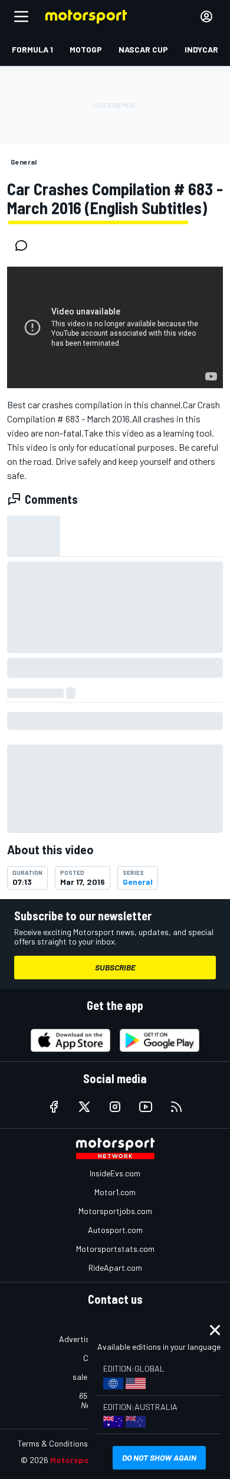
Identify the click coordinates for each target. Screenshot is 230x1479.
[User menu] (206, 16)
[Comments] (24, 245)
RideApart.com (115, 1267)
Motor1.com (115, 1192)
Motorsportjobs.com (115, 1211)
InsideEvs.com (115, 1173)
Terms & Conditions (53, 1443)
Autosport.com (115, 1230)
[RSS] (176, 1107)
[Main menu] (21, 16)
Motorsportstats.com (115, 1249)
